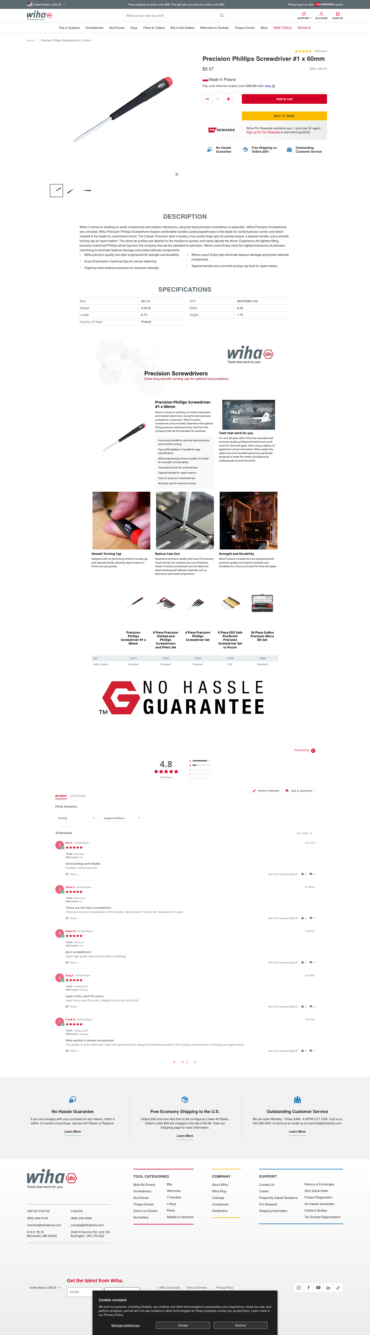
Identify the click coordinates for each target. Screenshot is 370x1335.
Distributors (220, 1211)
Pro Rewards (268, 1204)
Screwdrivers (94, 27)
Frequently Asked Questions (278, 1198)
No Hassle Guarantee (319, 1204)
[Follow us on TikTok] (338, 1287)
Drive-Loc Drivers (145, 1211)
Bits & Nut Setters (182, 27)
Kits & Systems (69, 27)
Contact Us (266, 1185)
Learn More (72, 1131)
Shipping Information (273, 1211)
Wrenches (174, 1191)
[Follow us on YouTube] (318, 1287)
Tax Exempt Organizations (322, 1217)
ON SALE (304, 27)
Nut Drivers (117, 27)
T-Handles (174, 1197)
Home (30, 40)
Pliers (171, 1210)
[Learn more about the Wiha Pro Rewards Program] (222, 130)
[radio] (200, 761)
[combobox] (76, 818)
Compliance (220, 1204)
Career (264, 1191)
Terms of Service (197, 1287)
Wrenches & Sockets (214, 27)
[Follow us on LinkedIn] (328, 1287)
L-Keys (171, 1204)
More (264, 27)
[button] (73, 874)
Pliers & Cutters (154, 27)
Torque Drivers (143, 1204)
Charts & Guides (315, 1210)
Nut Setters (141, 1217)
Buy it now (284, 116)
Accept (183, 1325)
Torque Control (245, 27)
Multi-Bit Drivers (144, 1185)
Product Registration (318, 1197)
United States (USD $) (42, 1287)
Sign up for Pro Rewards (263, 132)
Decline (240, 1325)
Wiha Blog (219, 1191)
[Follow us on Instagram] (299, 1287)
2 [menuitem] (187, 1062)
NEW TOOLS (282, 27)
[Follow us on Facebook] (308, 1287)
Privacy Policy (113, 1314)
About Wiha (220, 1185)
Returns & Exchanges (319, 1184)
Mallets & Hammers (180, 1217)
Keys (133, 27)
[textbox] (314, 835)
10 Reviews (320, 51)
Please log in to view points (315, 4)
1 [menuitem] (182, 1062)
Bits (169, 1184)
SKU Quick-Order (316, 1191)
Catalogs (218, 1198)
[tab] (266, 790)
